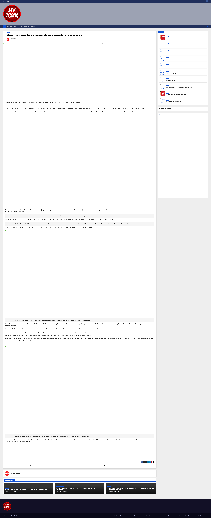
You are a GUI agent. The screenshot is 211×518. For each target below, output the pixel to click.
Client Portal (118, 515)
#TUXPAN (42, 40)
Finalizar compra (156, 515)
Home (111, 515)
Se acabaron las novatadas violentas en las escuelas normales (179, 44)
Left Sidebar (165, 515)
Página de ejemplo (196, 515)
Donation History (149, 515)
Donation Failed (142, 515)
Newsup (17, 515)
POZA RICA (58, 486)
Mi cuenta (170, 515)
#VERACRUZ (47, 40)
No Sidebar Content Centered (178, 515)
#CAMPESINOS (21, 40)
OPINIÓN (33, 26)
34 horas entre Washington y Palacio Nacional (176, 59)
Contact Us (124, 515)
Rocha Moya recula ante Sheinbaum (173, 37)
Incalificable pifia (169, 66)
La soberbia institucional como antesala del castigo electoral (179, 87)
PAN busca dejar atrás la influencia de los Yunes (176, 94)
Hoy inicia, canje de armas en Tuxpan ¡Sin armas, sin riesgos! (21, 465)
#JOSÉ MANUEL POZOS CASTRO (32, 40)
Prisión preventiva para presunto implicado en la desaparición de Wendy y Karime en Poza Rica (130, 488)
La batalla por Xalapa (170, 80)
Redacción (14, 38)
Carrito (114, 515)
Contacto (128, 515)
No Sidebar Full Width (188, 515)
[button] (205, 26)
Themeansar (22, 515)
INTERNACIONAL (25, 26)
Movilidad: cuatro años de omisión (173, 101)
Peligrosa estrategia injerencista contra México (176, 73)
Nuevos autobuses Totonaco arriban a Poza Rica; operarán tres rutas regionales (78, 488)
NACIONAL (16, 26)
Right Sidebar (202, 515)
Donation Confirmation (135, 515)
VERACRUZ (9, 26)
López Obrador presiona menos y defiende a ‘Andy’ (177, 52)
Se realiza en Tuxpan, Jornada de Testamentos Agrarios (94, 465)
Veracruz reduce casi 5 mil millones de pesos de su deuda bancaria (26, 489)
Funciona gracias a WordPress (8, 515)
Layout (161, 515)
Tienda (207, 515)
